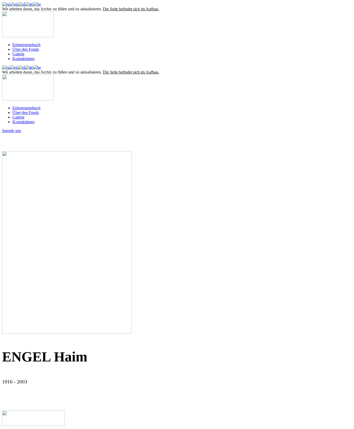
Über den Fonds (25, 49)
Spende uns (11, 130)
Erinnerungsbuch (26, 44)
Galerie (18, 54)
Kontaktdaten (23, 58)
